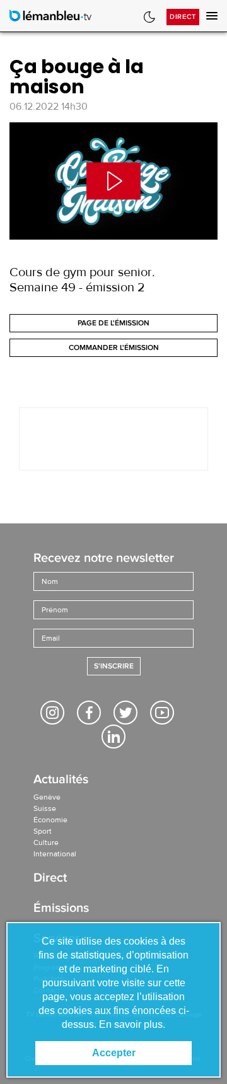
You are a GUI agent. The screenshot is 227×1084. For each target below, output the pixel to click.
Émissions (61, 909)
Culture (46, 842)
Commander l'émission (114, 348)
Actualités (60, 780)
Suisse (44, 808)
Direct (183, 17)
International (54, 854)
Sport (42, 831)
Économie (50, 820)
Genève (47, 797)
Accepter (114, 1052)
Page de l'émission (113, 323)
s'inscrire (114, 666)
